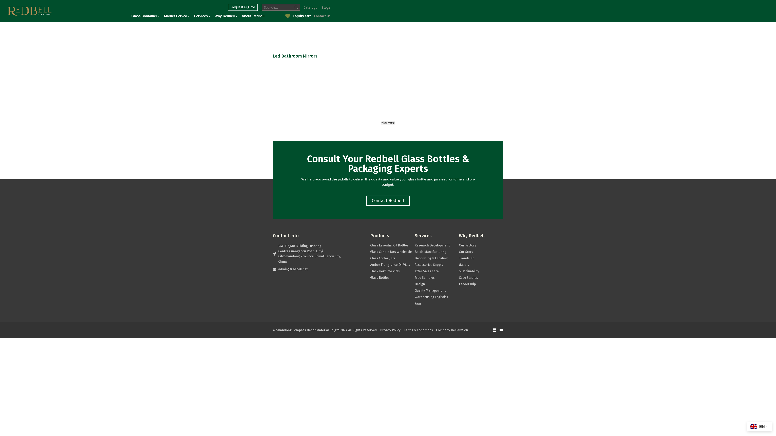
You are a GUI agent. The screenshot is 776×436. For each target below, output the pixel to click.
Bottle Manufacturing (430, 252)
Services (201, 16)
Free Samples (425, 278)
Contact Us (322, 16)
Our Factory (467, 245)
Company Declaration (452, 330)
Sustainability (469, 271)
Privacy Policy (390, 330)
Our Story (466, 252)
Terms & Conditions (418, 330)
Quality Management (430, 290)
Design (420, 284)
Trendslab (466, 258)
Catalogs (310, 7)
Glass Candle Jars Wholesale (391, 252)
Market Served (175, 16)
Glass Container (144, 16)
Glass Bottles (379, 278)
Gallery (464, 265)
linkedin (494, 330)
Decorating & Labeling (431, 258)
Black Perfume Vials (385, 271)
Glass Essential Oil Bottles (389, 245)
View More (388, 123)
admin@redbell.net (293, 269)
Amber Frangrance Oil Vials (390, 265)
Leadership (467, 284)
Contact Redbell (388, 200)
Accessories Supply (429, 265)
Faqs (418, 303)
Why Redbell (225, 16)
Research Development (432, 245)
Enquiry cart (302, 16)
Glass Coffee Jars (382, 258)
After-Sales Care (427, 271)
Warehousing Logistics (431, 297)
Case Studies (468, 278)
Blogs (326, 7)
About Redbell (253, 16)
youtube (501, 330)
